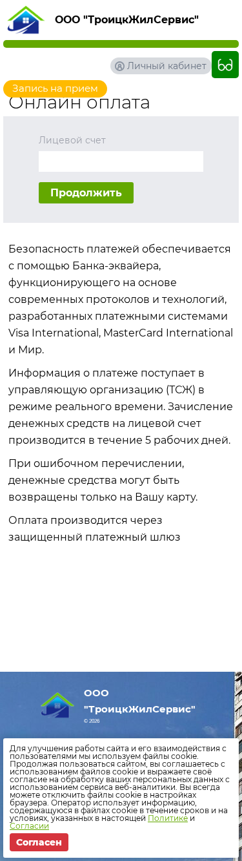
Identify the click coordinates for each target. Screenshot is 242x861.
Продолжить (86, 193)
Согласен (39, 842)
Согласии (29, 826)
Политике (168, 818)
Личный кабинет (167, 66)
